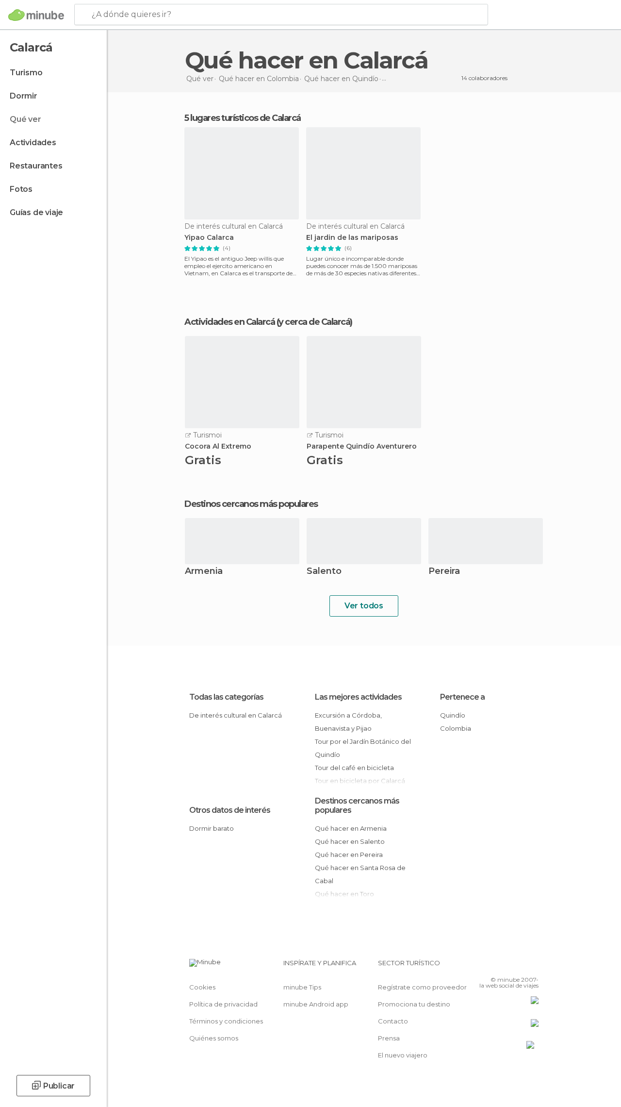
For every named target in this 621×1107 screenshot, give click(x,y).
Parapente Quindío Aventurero (362, 446)
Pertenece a (462, 697)
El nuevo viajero (402, 1055)
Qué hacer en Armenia (351, 828)
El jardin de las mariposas (352, 238)
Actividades (33, 142)
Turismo (26, 72)
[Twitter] (507, 965)
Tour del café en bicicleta (354, 768)
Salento (324, 571)
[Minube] (36, 15)
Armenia (204, 571)
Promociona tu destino (414, 1004)
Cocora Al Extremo (218, 446)
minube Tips (302, 987)
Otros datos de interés (229, 810)
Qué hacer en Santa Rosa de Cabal (360, 874)
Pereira (444, 571)
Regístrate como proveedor (422, 987)
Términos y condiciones (226, 1021)
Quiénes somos (213, 1038)
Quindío (452, 715)
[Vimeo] (519, 965)
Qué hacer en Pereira (349, 854)
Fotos (21, 189)
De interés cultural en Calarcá (235, 715)
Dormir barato (211, 828)
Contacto (393, 1021)
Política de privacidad (223, 1004)
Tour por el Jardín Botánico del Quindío (363, 748)
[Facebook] (494, 965)
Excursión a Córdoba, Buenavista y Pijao (348, 721)
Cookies (202, 987)
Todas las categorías (226, 697)
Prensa (389, 1038)
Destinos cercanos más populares (251, 504)
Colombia (455, 728)
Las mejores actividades (358, 697)
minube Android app (315, 1004)
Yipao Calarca (209, 238)
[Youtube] (532, 965)
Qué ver (25, 119)
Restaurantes (36, 165)
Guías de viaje (36, 212)
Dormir (23, 96)
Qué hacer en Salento (350, 841)
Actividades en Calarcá (229, 322)
